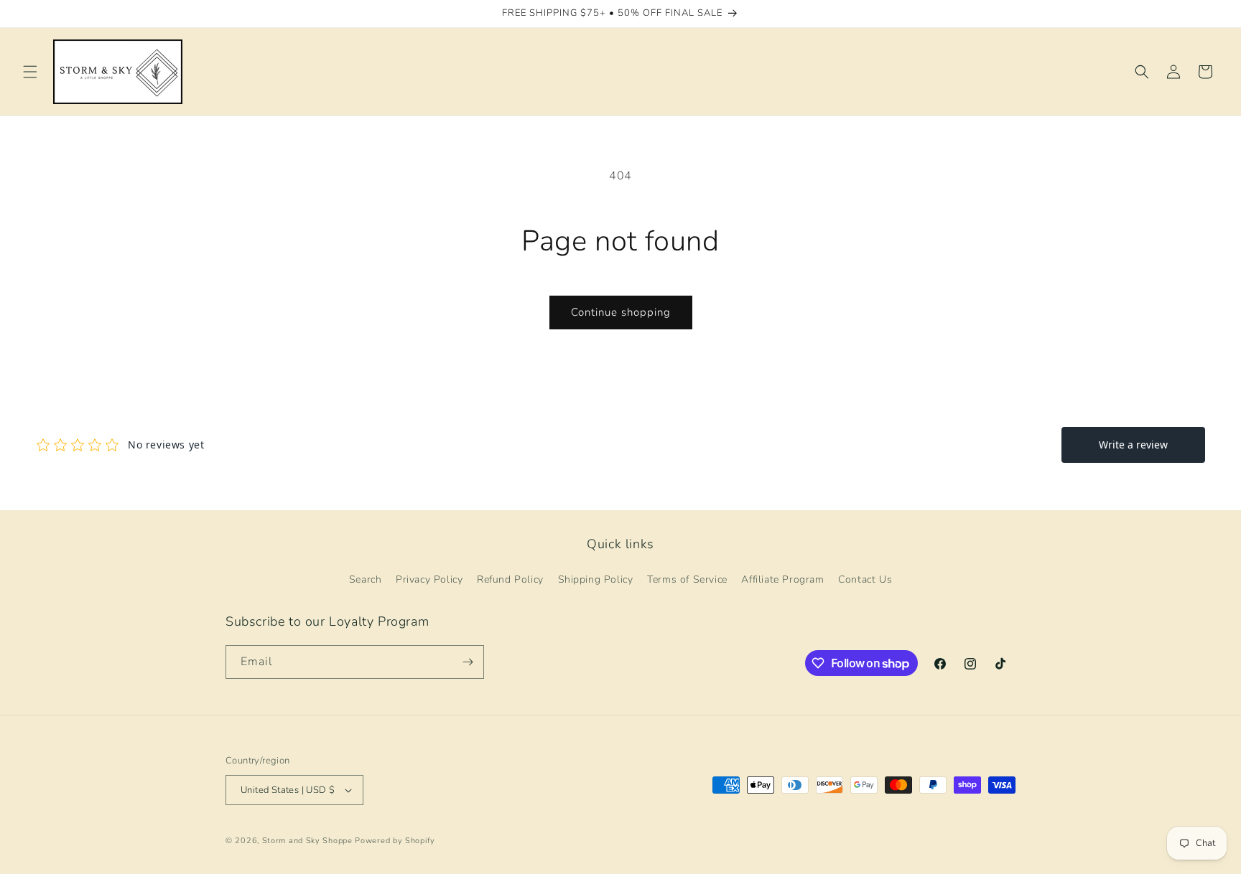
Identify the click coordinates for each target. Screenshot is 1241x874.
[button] (30, 72)
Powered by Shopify (395, 840)
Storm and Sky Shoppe (307, 840)
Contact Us (865, 579)
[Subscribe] (467, 662)
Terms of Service (687, 579)
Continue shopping (621, 312)
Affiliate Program (782, 579)
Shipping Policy (595, 579)
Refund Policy (510, 579)
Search (365, 579)
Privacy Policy (429, 579)
